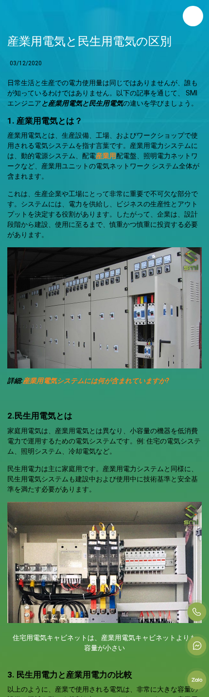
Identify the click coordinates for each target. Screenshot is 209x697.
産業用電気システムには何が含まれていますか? (96, 381)
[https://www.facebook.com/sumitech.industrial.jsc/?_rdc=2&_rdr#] (197, 646)
